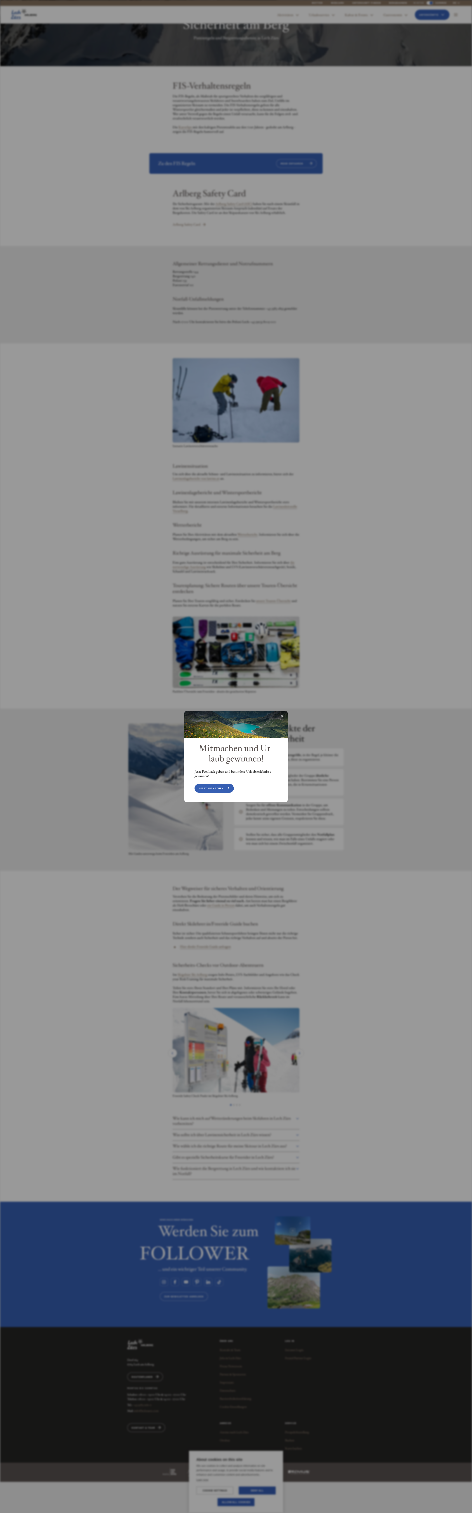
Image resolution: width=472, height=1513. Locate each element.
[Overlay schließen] (282, 716)
